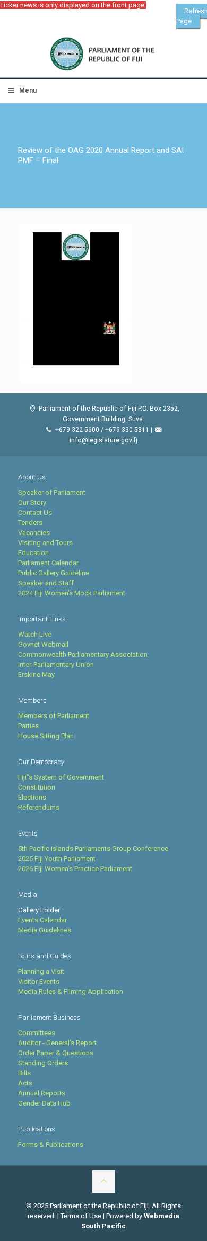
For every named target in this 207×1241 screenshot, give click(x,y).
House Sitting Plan (46, 736)
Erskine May (36, 674)
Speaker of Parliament (51, 492)
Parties (28, 726)
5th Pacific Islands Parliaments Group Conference (93, 849)
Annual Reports (41, 1093)
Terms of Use (81, 1216)
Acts (25, 1083)
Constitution (36, 787)
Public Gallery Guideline (53, 573)
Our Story (32, 502)
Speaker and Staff (46, 583)
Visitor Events (38, 981)
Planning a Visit (41, 971)
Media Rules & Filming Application (70, 991)
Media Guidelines (44, 930)
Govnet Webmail (43, 644)
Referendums (38, 807)
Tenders (30, 523)
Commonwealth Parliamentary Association (83, 654)
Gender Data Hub (44, 1103)
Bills (24, 1073)
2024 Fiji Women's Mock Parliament (71, 593)
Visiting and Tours (45, 543)
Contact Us (35, 513)
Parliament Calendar (48, 563)
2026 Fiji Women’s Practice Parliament (75, 869)
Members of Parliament (53, 716)
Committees (36, 1033)
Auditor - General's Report (57, 1043)
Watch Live (34, 634)
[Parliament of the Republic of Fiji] (103, 54)
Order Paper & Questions (55, 1053)
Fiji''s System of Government (61, 777)
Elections (32, 797)
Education (33, 553)
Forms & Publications (50, 1144)
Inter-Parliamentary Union (56, 664)
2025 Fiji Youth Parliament (57, 859)
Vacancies (34, 533)
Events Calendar (42, 920)
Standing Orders (43, 1063)
